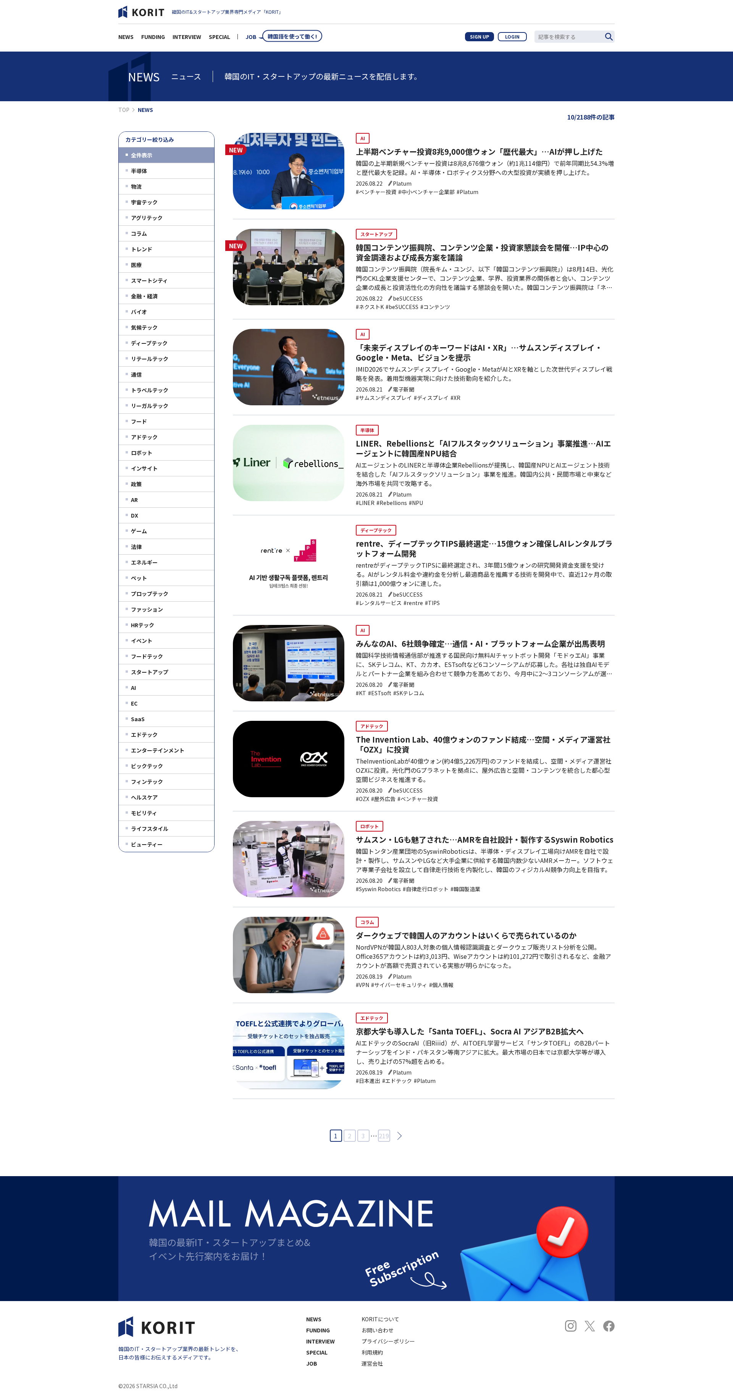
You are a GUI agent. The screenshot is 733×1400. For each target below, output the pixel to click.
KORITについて (380, 1319)
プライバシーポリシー (388, 1341)
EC (134, 703)
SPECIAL (219, 36)
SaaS (138, 719)
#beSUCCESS (402, 306)
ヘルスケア (144, 797)
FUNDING (153, 36)
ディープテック (149, 343)
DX (134, 515)
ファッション (147, 609)
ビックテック (147, 766)
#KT (361, 693)
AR (134, 499)
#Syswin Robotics (378, 889)
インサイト (144, 468)
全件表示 (141, 155)
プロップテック (149, 593)
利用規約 (372, 1352)
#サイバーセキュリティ (399, 984)
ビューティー (147, 844)
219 (384, 1135)
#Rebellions (391, 502)
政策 (136, 484)
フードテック (147, 656)
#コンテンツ (435, 306)
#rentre (413, 602)
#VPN (362, 984)
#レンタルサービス (379, 602)
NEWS (126, 36)
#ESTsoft (379, 693)
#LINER (365, 502)
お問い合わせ (378, 1330)
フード (139, 421)
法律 (136, 546)
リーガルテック (149, 405)
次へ (397, 1135)
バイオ (139, 312)
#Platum (467, 191)
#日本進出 (368, 1080)
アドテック (144, 437)
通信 (136, 374)
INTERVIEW (187, 36)
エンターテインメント (157, 750)
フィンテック (147, 781)
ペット (139, 578)
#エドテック (397, 1080)
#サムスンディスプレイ (384, 397)
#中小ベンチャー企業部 (426, 191)
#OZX (362, 798)
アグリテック (147, 218)
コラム (139, 233)
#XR (455, 397)
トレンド (141, 249)
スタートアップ (149, 672)
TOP (123, 109)
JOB (251, 36)
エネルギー (144, 562)
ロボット (141, 452)
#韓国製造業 (465, 889)
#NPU (416, 502)
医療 (136, 265)
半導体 (139, 171)
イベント (141, 640)
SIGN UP (479, 36)
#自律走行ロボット (426, 889)
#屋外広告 (383, 798)
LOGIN (512, 36)
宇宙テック (144, 202)
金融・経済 (144, 296)
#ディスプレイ (431, 397)
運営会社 (372, 1363)
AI (133, 687)
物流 (136, 186)
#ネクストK (370, 306)
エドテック (144, 734)
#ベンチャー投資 (376, 191)
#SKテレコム (408, 693)
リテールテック (149, 359)
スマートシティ (149, 280)
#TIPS (432, 602)
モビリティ (144, 813)
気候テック (144, 327)
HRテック (142, 625)
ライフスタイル (149, 828)
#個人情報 (441, 984)
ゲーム (139, 531)
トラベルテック (149, 390)
